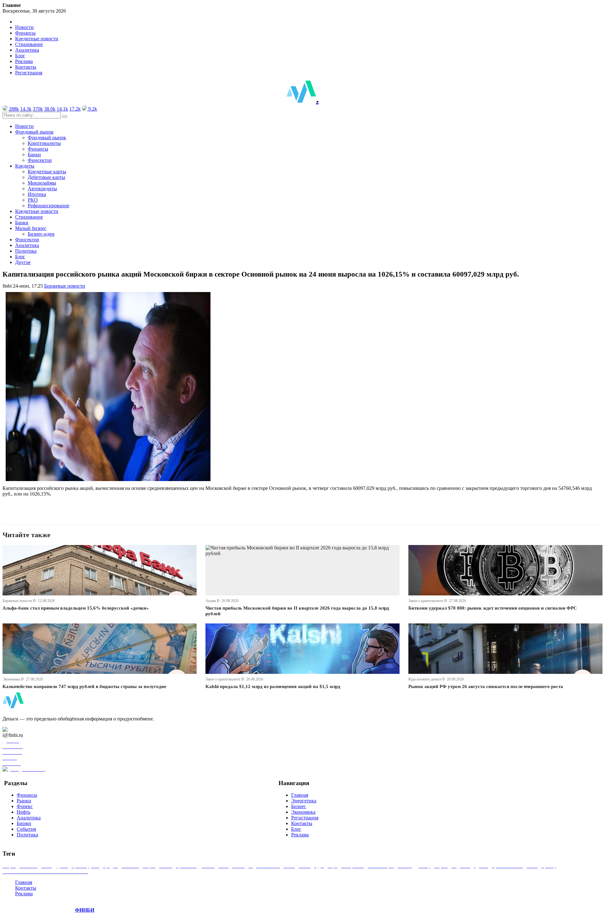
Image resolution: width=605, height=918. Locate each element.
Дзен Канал (22, 729)
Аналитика (27, 50)
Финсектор (40, 160)
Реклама (24, 61)
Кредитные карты (47, 171)
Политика (26, 251)
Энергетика (303, 800)
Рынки (24, 800)
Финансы (25, 33)
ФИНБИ (84, 910)
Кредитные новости (36, 38)
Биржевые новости (64, 286)
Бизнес (298, 806)
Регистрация (28, 72)
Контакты (25, 67)
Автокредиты (42, 188)
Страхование (29, 44)
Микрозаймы (42, 183)
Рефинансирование (48, 205)
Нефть (23, 812)
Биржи (24, 823)
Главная (299, 795)
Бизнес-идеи (41, 234)
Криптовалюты (44, 143)
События (26, 829)
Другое (23, 262)
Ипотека (37, 194)
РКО (33, 200)
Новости (24, 27)
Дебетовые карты (46, 177)
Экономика (303, 812)
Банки (34, 154)
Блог (20, 55)
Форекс (25, 806)
